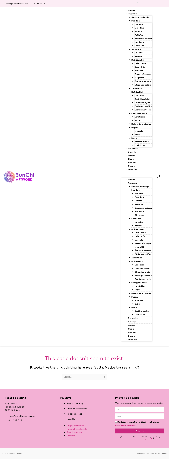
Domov (131, 10)
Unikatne (139, 52)
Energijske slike (139, 113)
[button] (136, 176)
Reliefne (139, 35)
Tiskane (139, 56)
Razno (134, 138)
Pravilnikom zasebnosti (126, 425)
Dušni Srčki (140, 67)
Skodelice (136, 49)
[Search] (135, 3)
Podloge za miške (143, 106)
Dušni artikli (137, 92)
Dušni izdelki (137, 60)
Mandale (135, 21)
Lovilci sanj (140, 145)
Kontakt (132, 162)
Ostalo (131, 166)
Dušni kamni (140, 63)
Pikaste (138, 31)
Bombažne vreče (143, 109)
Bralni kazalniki (142, 99)
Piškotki (71, 419)
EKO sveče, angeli (143, 74)
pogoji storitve (148, 439)
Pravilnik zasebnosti (77, 408)
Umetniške (140, 117)
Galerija (132, 152)
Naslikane (139, 42)
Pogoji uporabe (74, 413)
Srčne (137, 120)
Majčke (134, 127)
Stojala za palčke (143, 85)
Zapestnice (136, 88)
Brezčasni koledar (143, 38)
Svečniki (139, 70)
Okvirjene (139, 45)
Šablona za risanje (140, 17)
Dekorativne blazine (141, 124)
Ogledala (139, 28)
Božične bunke (142, 141)
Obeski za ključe (142, 102)
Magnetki (139, 77)
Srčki (137, 134)
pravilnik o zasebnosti (133, 439)
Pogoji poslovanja (75, 403)
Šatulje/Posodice (143, 81)
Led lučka (139, 95)
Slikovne (139, 24)
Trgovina (132, 13)
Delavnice (133, 148)
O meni (131, 155)
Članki (131, 159)
